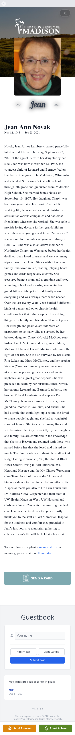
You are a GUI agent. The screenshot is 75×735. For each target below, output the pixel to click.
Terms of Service (47, 719)
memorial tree (48, 547)
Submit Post (37, 660)
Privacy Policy (27, 719)
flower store (45, 553)
